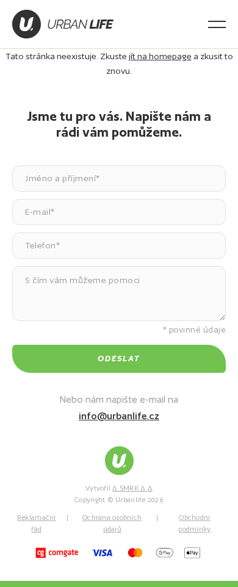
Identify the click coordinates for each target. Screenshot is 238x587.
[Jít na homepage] (63, 24)
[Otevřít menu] (217, 24)
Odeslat (119, 358)
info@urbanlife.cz (119, 416)
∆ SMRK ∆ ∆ (132, 488)
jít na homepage (160, 56)
